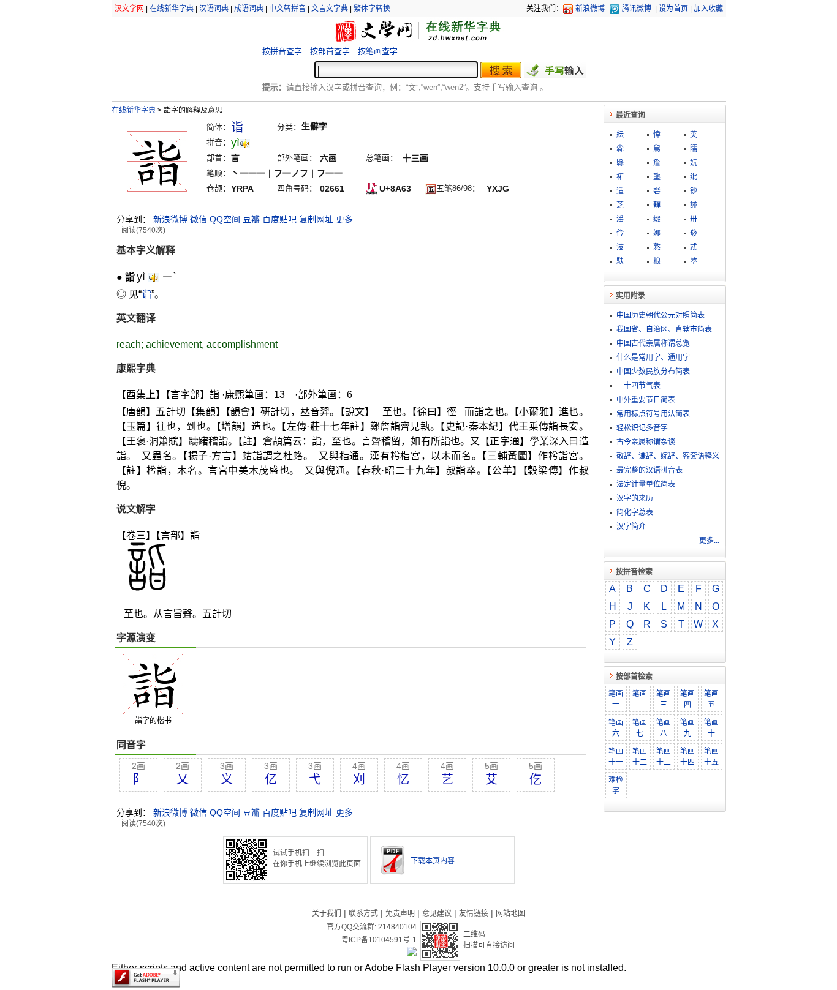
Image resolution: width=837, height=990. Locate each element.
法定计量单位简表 (645, 484)
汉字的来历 (634, 498)
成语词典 (248, 8)
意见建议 (437, 913)
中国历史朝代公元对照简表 (660, 315)
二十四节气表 (638, 385)
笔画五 (711, 699)
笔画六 (615, 728)
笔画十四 (687, 757)
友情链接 (473, 913)
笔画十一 (615, 757)
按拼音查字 (282, 51)
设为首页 (673, 8)
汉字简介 (631, 526)
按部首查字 (330, 51)
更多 (344, 219)
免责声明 (400, 913)
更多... (709, 540)
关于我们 (326, 913)
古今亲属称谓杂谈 (645, 442)
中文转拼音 (287, 8)
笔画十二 (639, 757)
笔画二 (639, 699)
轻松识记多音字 (642, 428)
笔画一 (615, 699)
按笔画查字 (378, 51)
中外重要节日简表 (645, 400)
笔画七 (639, 728)
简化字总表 (634, 512)
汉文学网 (129, 8)
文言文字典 (329, 8)
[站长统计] (412, 953)
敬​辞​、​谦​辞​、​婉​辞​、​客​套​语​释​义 (667, 456)
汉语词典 (214, 8)
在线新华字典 (172, 8)
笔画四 (687, 699)
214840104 (397, 927)
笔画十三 (663, 757)
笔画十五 (711, 757)
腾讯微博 (636, 8)
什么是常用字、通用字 (653, 357)
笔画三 (663, 699)
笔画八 (663, 728)
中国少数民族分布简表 (653, 371)
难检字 (615, 785)
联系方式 (363, 913)
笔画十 (711, 728)
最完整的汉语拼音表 (649, 470)
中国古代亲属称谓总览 (653, 343)
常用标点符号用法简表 (653, 414)
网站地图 (510, 913)
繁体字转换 (372, 8)
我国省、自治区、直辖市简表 (664, 329)
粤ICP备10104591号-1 (379, 940)
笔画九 (687, 728)
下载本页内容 (433, 861)
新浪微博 (590, 8)
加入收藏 (708, 8)
